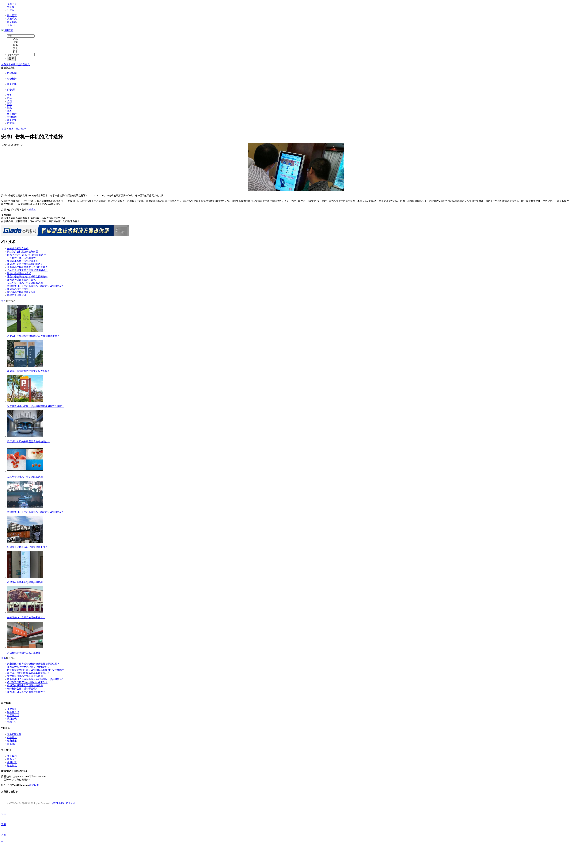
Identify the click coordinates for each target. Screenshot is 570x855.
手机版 (10, 7)
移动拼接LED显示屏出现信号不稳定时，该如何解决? (35, 286)
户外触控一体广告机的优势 (21, 258)
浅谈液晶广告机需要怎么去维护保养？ (27, 267)
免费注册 (12, 709)
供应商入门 (13, 715)
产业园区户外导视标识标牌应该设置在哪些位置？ (33, 663)
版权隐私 (12, 765)
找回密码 (12, 718)
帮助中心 (12, 721)
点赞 (4, 209)
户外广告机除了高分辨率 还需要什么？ (27, 270)
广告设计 (12, 89)
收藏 (24, 209)
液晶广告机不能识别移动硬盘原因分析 (27, 276)
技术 (15, 51)
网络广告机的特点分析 (19, 273)
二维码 (10, 10)
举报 (17, 209)
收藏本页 (12, 4)
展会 (15, 45)
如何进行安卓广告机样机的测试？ (25, 264)
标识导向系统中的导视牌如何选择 (25, 685)
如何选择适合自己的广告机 (21, 279)
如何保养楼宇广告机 (17, 289)
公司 (15, 42)
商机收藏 (12, 21)
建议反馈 (34, 785)
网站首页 (12, 15)
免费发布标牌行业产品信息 (15, 64)
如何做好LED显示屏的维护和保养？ (26, 691)
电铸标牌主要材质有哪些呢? (22, 688)
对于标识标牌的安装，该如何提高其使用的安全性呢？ (35, 670)
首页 (3, 128)
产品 (15, 39)
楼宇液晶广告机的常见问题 (21, 292)
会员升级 (12, 740)
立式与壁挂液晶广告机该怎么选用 (25, 283)
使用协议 (12, 762)
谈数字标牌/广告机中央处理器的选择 (26, 254)
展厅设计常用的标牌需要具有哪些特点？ (28, 673)
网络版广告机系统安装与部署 (22, 251)
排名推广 (12, 743)
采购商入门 (13, 712)
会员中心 (12, 25)
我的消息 (12, 18)
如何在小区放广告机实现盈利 (22, 261)
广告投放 (12, 737)
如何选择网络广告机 (17, 248)
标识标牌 (12, 78)
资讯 (15, 48)
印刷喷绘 (12, 84)
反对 (11, 209)
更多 (3, 301)
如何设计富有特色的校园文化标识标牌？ (28, 667)
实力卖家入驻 (14, 734)
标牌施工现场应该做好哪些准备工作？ (27, 682)
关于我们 (12, 756)
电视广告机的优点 (16, 295)
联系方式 (12, 759)
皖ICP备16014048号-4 (63, 803)
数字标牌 (12, 73)
